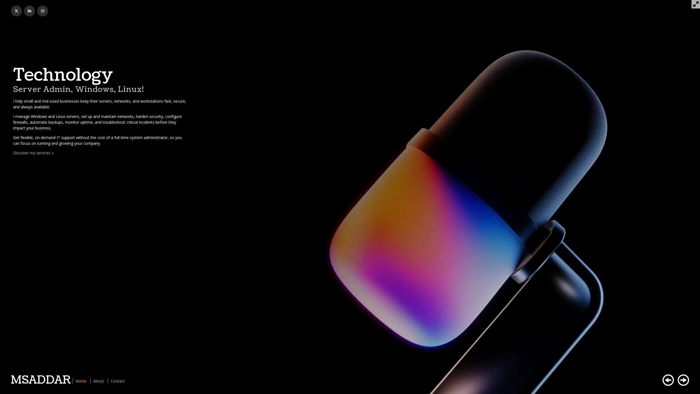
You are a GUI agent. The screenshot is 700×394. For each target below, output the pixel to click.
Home (80, 381)
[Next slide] (683, 380)
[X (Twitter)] (16, 10)
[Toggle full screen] (696, 4)
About (98, 381)
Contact (118, 381)
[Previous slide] (668, 380)
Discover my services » (33, 152)
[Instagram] (42, 10)
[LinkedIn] (29, 10)
